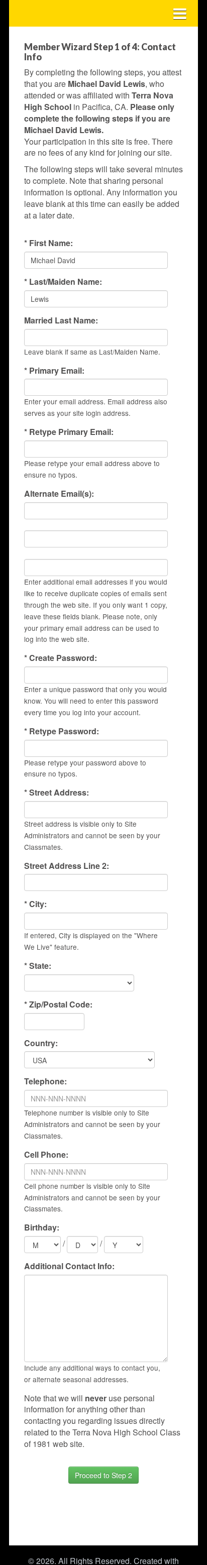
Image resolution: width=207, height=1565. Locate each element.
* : (37, 965)
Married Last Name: (61, 320)
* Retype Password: (61, 731)
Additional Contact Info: (69, 1266)
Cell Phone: (46, 1154)
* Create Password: (60, 657)
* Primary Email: (54, 370)
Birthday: (41, 1227)
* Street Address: (56, 792)
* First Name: (48, 243)
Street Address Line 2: (66, 865)
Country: (41, 1043)
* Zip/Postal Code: (58, 1004)
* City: (35, 904)
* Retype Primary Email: (69, 431)
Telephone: (45, 1081)
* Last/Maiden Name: (63, 281)
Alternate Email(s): (59, 493)
